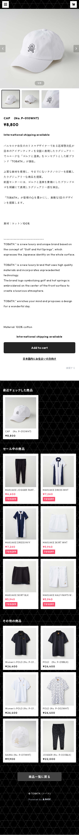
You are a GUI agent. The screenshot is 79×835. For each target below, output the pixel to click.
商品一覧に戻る (39, 777)
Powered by (35, 799)
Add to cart (39, 348)
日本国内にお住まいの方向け (39, 358)
